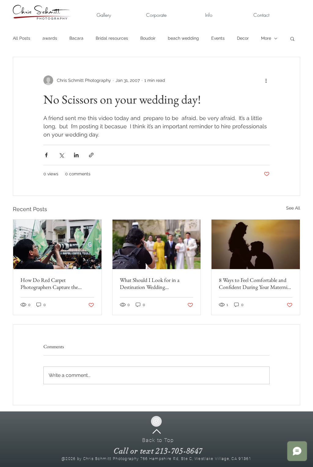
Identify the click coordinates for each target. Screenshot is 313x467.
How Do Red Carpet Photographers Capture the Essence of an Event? (49, 283)
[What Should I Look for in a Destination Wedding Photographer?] (156, 244)
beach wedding (183, 38)
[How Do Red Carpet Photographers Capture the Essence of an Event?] (57, 244)
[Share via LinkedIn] (76, 155)
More (266, 38)
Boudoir (148, 38)
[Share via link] (91, 155)
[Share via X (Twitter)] (61, 155)
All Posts (21, 38)
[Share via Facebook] (46, 155)
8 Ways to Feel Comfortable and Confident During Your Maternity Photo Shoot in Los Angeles (255, 283)
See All (293, 208)
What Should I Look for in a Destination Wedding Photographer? (149, 283)
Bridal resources (112, 38)
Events (218, 38)
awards (49, 38)
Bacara (76, 38)
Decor (243, 38)
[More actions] (266, 80)
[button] (156, 15)
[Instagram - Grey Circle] (156, 421)
